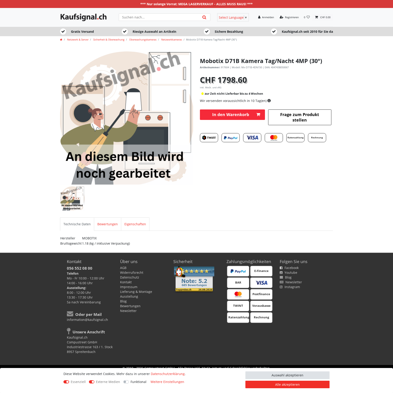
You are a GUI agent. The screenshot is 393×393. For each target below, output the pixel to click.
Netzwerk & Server (77, 39)
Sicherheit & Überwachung (108, 39)
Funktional (138, 382)
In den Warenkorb (230, 114)
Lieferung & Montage (136, 291)
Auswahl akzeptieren (287, 375)
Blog (123, 301)
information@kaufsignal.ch (87, 319)
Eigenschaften (135, 224)
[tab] (77, 224)
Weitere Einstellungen (167, 382)
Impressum (128, 287)
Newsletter (128, 311)
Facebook (291, 268)
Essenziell (78, 382)
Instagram (292, 287)
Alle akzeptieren (287, 384)
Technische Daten (77, 224)
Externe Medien (108, 382)
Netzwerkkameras (171, 39)
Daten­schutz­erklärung (168, 374)
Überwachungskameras (142, 39)
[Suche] (204, 17)
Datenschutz (129, 277)
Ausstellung (129, 296)
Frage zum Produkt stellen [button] (299, 117)
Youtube (290, 272)
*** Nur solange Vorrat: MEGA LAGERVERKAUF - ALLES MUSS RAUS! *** (196, 4)
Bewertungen (107, 224)
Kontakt (126, 282)
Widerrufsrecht (131, 272)
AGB (123, 268)
